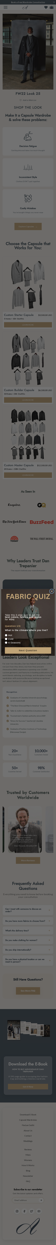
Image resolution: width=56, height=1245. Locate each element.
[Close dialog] (52, 591)
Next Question (28, 650)
